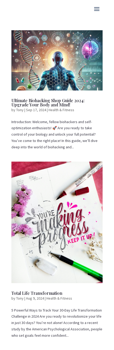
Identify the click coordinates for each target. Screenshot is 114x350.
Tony (20, 109)
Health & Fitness (61, 109)
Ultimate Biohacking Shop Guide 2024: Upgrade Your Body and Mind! (48, 102)
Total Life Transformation (36, 293)
